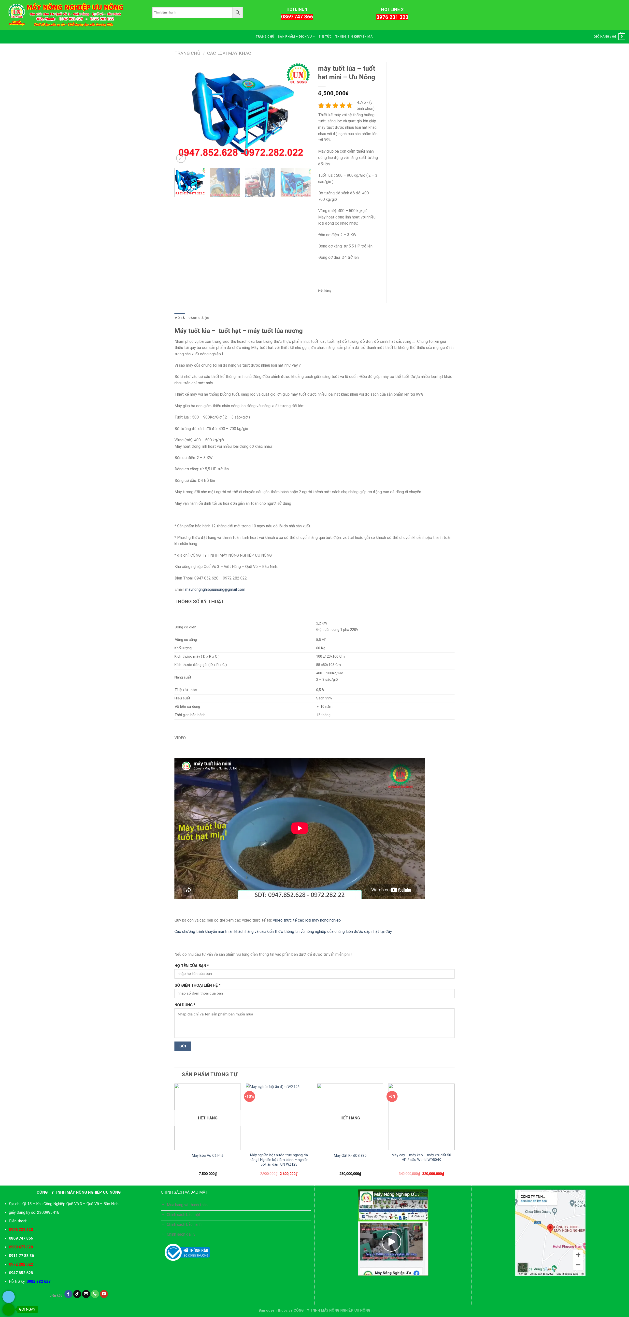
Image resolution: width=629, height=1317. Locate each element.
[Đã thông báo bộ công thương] (187, 1252)
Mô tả (179, 318)
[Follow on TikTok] (77, 1294)
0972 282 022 (21, 1264)
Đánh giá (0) (198, 318)
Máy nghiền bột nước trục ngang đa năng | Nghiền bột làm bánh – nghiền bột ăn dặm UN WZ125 (279, 1159)
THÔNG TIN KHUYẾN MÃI (354, 36)
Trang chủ (187, 53)
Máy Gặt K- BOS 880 (350, 1156)
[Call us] (95, 1294)
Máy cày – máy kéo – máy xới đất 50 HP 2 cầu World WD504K (421, 1157)
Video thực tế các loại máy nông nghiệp (307, 920)
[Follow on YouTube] (104, 1294)
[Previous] (183, 113)
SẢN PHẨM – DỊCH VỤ (295, 36)
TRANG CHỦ (265, 36)
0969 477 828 (21, 1247)
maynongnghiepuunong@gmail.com (215, 589)
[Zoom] (181, 158)
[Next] (302, 113)
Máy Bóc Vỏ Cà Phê (208, 1156)
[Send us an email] (86, 1294)
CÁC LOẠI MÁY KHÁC (229, 53)
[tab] (179, 318)
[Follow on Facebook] (68, 1294)
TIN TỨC (325, 36)
